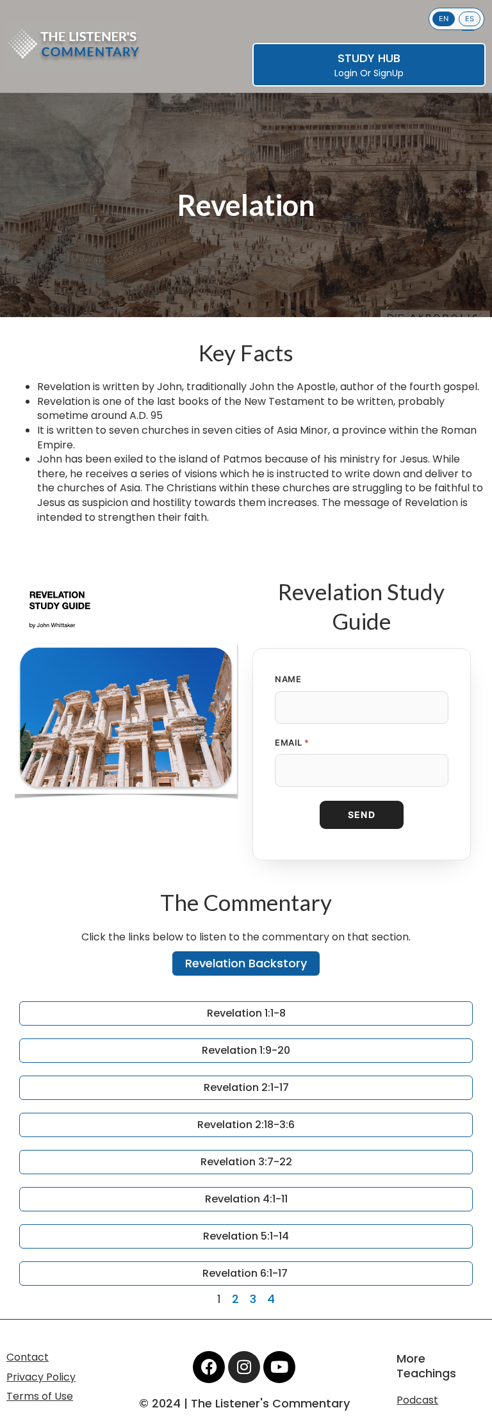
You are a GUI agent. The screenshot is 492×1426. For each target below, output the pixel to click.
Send (362, 814)
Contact (27, 1357)
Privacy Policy (41, 1377)
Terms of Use (39, 1396)
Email (292, 742)
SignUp (388, 73)
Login (345, 73)
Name (288, 679)
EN (443, 18)
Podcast (417, 1400)
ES (469, 18)
